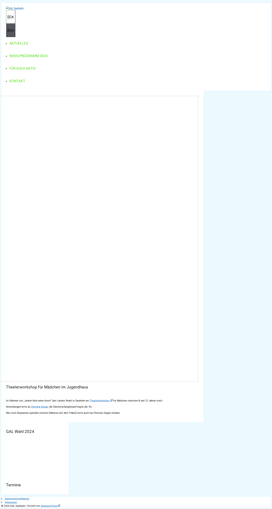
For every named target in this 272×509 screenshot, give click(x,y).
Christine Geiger (39, 406)
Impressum (11, 502)
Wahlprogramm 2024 (28, 56)
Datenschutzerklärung (17, 498)
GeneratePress (49, 505)
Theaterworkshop (100, 400)
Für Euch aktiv (22, 68)
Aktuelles (18, 43)
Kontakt (17, 81)
